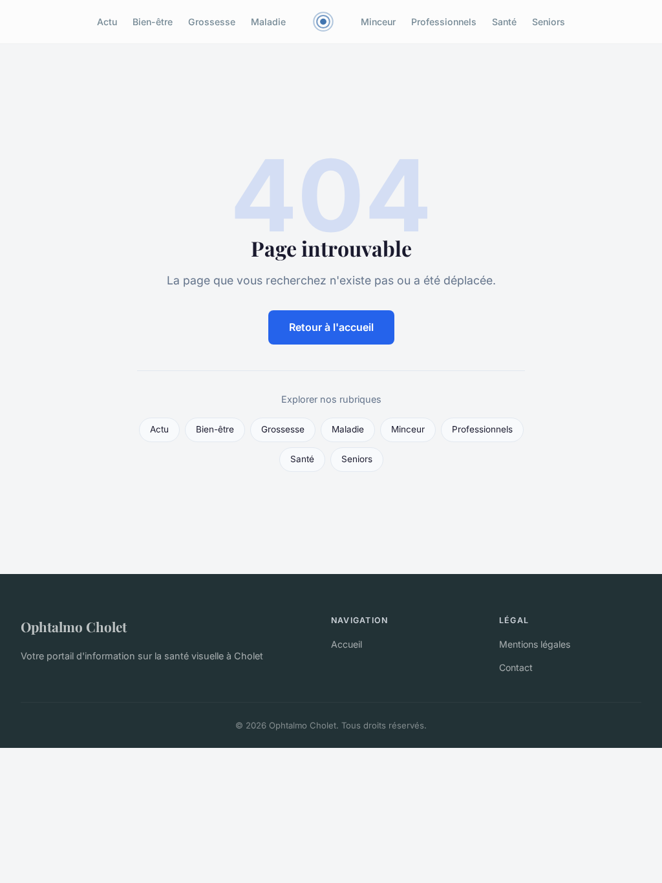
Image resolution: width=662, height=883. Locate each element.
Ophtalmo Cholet (74, 626)
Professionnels (443, 21)
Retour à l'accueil (331, 327)
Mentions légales (534, 644)
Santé (504, 21)
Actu (107, 21)
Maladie (268, 21)
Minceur (378, 21)
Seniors (548, 21)
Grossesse (211, 21)
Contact (516, 667)
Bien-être (153, 21)
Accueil (346, 644)
